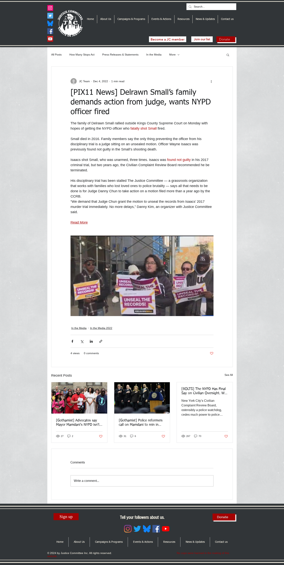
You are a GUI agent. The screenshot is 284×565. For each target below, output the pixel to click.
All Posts (56, 54)
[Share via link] (101, 341)
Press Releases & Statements (120, 54)
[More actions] (211, 81)
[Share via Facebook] (72, 341)
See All (228, 374)
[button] (228, 54)
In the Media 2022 (101, 328)
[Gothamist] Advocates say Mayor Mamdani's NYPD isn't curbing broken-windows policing (77, 423)
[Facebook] (50, 31)
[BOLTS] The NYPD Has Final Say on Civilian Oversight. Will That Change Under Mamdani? (204, 391)
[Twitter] (50, 16)
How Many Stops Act (81, 54)
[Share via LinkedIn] (91, 341)
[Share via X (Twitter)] (82, 341)
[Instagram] (50, 8)
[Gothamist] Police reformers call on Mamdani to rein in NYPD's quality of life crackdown (140, 423)
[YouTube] (50, 39)
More (172, 54)
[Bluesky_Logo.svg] (50, 23)
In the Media (154, 54)
